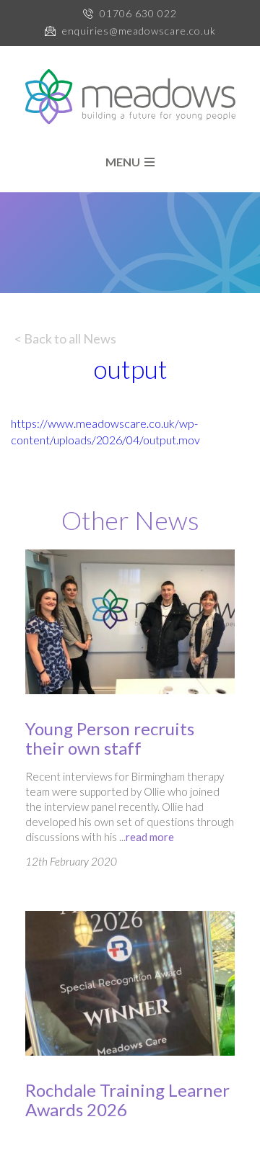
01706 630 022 (138, 13)
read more (150, 836)
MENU (124, 162)
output (130, 369)
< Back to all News (65, 338)
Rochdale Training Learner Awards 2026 (127, 1100)
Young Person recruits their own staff (109, 738)
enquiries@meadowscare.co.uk (139, 30)
